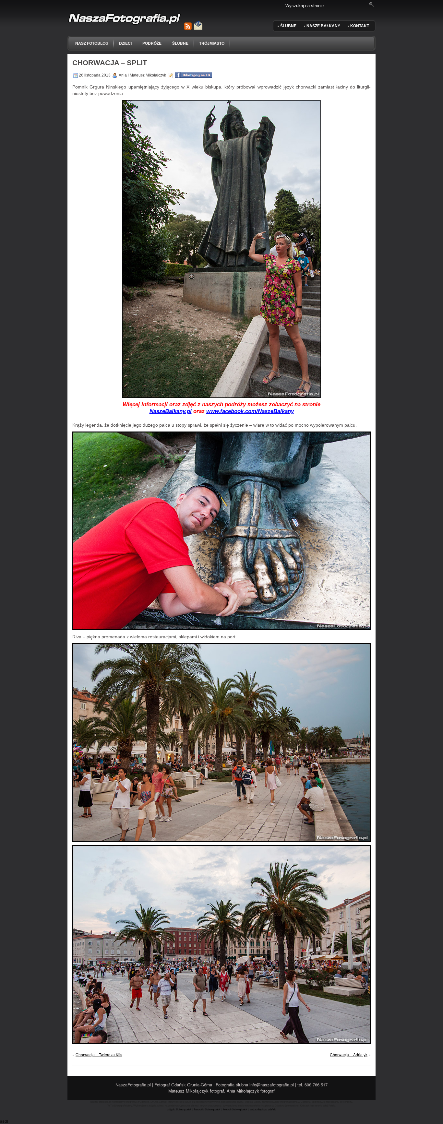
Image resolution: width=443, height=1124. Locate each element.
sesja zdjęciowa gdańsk (263, 1109)
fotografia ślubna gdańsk (207, 1109)
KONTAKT (359, 26)
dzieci (125, 43)
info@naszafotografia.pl (271, 1085)
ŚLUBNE (288, 26)
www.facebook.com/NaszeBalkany (250, 411)
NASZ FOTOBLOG (91, 43)
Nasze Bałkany (323, 26)
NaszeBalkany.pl (171, 411)
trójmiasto (211, 43)
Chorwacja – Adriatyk (348, 1054)
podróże (152, 43)
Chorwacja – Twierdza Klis (99, 1054)
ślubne (180, 43)
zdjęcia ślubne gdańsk (179, 1109)
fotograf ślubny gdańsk (235, 1109)
